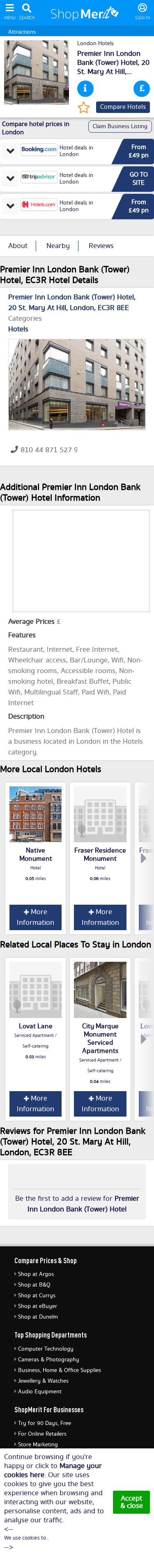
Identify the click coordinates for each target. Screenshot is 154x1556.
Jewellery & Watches (43, 1381)
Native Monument (35, 855)
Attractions (22, 32)
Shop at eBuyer (37, 1306)
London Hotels (95, 43)
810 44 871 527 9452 (55, 450)
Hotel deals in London (76, 151)
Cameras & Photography (48, 1360)
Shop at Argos (36, 1274)
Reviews (101, 246)
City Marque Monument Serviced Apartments (100, 1038)
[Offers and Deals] (141, 88)
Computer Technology (46, 1349)
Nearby (58, 246)
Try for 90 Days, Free (44, 1423)
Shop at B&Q (34, 1285)
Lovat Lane (36, 1026)
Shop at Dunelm (38, 1317)
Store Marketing (38, 1445)
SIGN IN (142, 18)
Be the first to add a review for (77, 1204)
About (18, 246)
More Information (35, 917)
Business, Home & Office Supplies (59, 1370)
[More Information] (85, 88)
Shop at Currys (36, 1296)
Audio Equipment (40, 1392)
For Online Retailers (42, 1434)
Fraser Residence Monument (100, 855)
